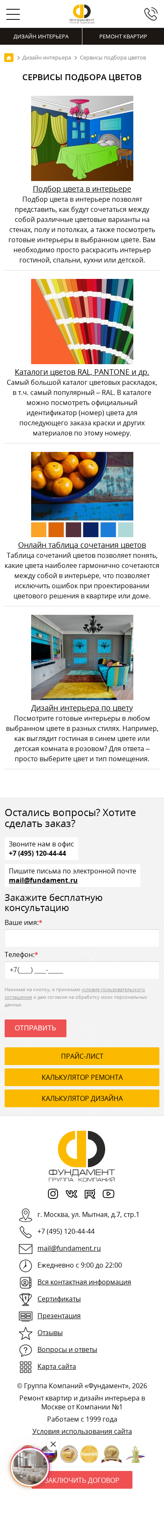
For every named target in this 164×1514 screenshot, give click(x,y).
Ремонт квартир (123, 36)
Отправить (35, 1028)
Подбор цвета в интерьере (82, 189)
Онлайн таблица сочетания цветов (82, 545)
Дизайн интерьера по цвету (82, 708)
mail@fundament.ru (43, 880)
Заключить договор (82, 1480)
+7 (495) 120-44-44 (37, 853)
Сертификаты (59, 1298)
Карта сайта (56, 1366)
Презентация (59, 1315)
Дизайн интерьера (41, 36)
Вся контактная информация (84, 1282)
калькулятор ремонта (82, 1077)
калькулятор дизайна (82, 1098)
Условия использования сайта (82, 1431)
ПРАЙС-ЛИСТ (82, 1056)
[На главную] (8, 57)
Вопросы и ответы (67, 1349)
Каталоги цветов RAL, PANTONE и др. (82, 372)
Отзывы (50, 1332)
